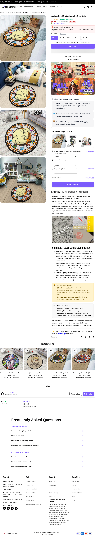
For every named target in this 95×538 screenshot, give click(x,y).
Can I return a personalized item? (21, 466)
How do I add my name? (19, 457)
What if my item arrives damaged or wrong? (25, 445)
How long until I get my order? (21, 431)
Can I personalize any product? (21, 461)
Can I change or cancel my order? (22, 440)
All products (9, 12)
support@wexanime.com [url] (15, 499)
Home (2, 12)
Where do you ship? (17, 435)
